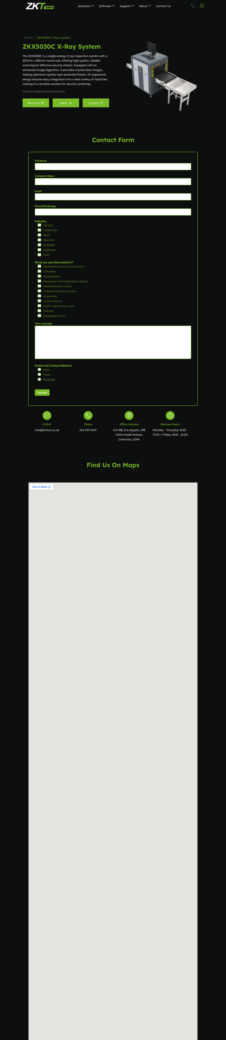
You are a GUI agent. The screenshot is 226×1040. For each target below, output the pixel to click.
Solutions (84, 6)
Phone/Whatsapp (45, 206)
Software (105, 6)
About (143, 6)
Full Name (41, 160)
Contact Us (163, 6)
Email (38, 191)
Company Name (44, 175)
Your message (43, 323)
